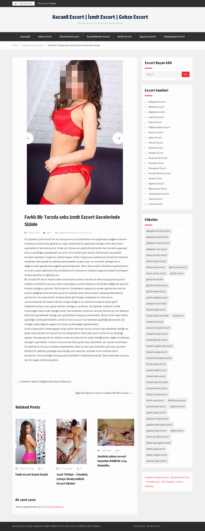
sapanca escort (177, 406)
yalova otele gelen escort (158, 442)
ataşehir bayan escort (157, 477)
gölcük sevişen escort (156, 297)
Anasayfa (25, 36)
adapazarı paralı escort (157, 236)
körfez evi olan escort (156, 394)
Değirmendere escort (68, 232)
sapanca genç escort (156, 412)
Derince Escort (155, 132)
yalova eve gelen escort (157, 436)
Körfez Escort (124, 36)
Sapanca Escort (147, 36)
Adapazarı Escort (157, 101)
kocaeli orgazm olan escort (159, 346)
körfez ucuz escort (177, 400)
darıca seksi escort (178, 267)
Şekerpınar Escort (157, 188)
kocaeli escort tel (154, 321)
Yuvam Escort (155, 203)
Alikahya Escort (156, 106)
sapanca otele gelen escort (159, 424)
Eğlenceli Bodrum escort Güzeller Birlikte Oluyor (102, 392)
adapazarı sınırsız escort (157, 243)
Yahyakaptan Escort (174, 36)
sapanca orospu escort (157, 418)
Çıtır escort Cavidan (47, 3)
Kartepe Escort (156, 163)
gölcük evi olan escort (156, 285)
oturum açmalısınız (52, 506)
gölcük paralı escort (156, 291)
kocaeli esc (178, 315)
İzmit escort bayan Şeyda (31, 474)
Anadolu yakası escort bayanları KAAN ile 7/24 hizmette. (112, 461)
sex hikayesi (168, 481)
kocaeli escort (153, 526)
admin (48, 232)
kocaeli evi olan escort (157, 333)
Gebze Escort (45, 36)
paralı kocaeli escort (156, 406)
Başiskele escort (156, 111)
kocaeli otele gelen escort (158, 358)
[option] (64, 3)
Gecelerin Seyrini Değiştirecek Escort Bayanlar (46, 381)
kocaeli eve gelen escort (158, 327)
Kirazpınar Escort (157, 168)
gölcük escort (176, 273)
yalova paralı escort (155, 448)
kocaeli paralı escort (156, 364)
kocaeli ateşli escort (156, 309)
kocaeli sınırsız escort (156, 388)
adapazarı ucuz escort (156, 249)
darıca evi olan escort (156, 255)
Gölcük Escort (155, 142)
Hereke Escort (155, 147)
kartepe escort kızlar (156, 303)
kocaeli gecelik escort (156, 339)
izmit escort (139, 526)
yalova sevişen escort (156, 454)
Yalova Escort (155, 198)
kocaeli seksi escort (155, 376)
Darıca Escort (155, 122)
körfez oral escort (155, 400)
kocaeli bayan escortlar (157, 315)
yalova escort (177, 430)
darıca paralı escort (155, 267)
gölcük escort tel (154, 279)
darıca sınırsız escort (156, 273)
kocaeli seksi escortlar (157, 382)
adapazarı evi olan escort (158, 230)
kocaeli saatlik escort (156, 370)
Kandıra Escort (85, 232)
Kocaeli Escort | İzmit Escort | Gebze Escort (100, 17)
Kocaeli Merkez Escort (98, 36)
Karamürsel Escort (69, 36)
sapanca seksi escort (156, 430)
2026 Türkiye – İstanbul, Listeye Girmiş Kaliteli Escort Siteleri (72, 479)
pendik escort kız (180, 477)
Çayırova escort (156, 117)
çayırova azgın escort (156, 460)
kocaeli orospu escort (156, 352)
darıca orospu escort (156, 261)
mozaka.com (153, 481)
